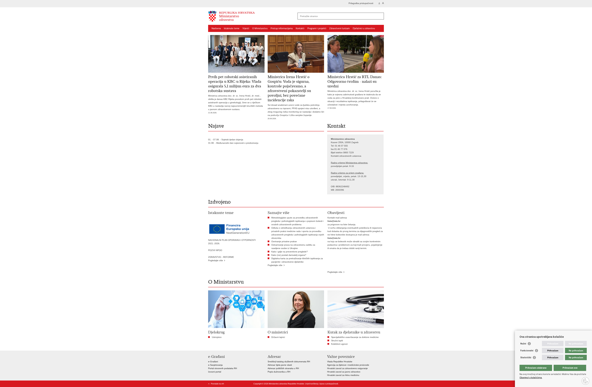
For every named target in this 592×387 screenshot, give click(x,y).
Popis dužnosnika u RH (279, 371)
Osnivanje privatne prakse (284, 241)
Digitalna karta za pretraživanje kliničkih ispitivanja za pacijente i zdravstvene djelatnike (297, 260)
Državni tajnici (278, 337)
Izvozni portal (214, 371)
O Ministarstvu (259, 28)
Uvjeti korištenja (312, 384)
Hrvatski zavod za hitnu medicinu (343, 375)
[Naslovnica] (252, 16)
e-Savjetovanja (215, 365)
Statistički (525, 357)
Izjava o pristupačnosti (328, 384)
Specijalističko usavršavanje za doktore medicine (355, 337)
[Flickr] (367, 383)
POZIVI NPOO (215, 250)
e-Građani (213, 361)
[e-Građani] (221, 4)
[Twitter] (357, 383)
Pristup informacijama (282, 28)
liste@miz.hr (333, 221)
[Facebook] (353, 383)
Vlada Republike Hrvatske (339, 361)
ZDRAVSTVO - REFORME (221, 257)
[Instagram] (377, 383)
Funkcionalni (526, 350)
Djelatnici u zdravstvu (364, 28)
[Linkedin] (382, 383)
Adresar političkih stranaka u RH (283, 368)
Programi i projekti (316, 28)
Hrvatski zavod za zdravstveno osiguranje (347, 368)
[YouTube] (362, 383)
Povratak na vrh (217, 384)
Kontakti (300, 28)
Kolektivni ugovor (339, 344)
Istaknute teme (231, 28)
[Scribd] (372, 383)
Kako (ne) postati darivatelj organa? (289, 255)
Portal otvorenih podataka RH (222, 368)
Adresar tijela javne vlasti (280, 365)
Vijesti (246, 28)
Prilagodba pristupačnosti (361, 3)
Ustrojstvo (217, 337)
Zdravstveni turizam (339, 28)
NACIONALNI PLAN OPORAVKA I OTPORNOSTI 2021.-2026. (232, 242)
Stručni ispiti (337, 340)
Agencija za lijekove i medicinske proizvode (348, 365)
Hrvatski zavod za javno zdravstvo (343, 371)
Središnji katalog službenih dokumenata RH (289, 361)
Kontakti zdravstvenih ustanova (346, 156)
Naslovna (216, 28)
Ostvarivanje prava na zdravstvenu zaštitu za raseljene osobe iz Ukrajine (293, 246)
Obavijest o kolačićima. (531, 377)
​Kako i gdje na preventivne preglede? (290, 251)
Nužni (523, 343)
